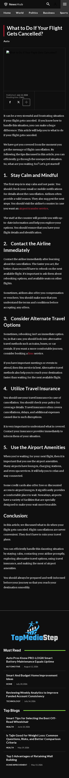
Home (9, 684)
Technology (13, 701)
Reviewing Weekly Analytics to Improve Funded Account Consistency (32, 694)
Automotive (13, 666)
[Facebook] (9, 102)
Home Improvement (16, 765)
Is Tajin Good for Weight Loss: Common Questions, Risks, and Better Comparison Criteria (33, 739)
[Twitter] (18, 102)
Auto (7, 41)
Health (10, 727)
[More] (26, 102)
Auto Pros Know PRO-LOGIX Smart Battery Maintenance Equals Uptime (30, 659)
